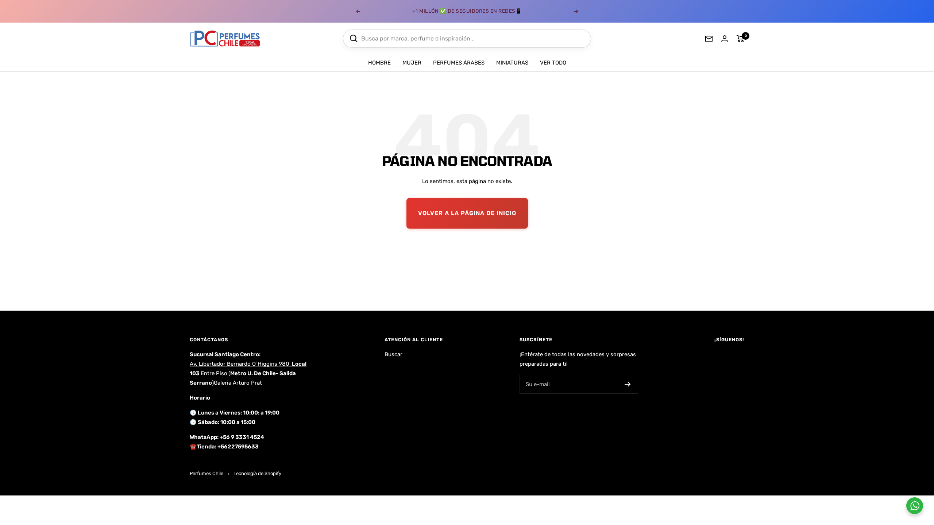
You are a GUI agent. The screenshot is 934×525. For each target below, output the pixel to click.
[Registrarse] (628, 384)
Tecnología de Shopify (257, 473)
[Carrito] (740, 38)
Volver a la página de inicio (467, 213)
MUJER (411, 62)
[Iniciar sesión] (724, 38)
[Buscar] (354, 38)
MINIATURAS (512, 62)
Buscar (393, 354)
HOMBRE (379, 62)
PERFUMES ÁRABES (459, 62)
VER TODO (553, 62)
